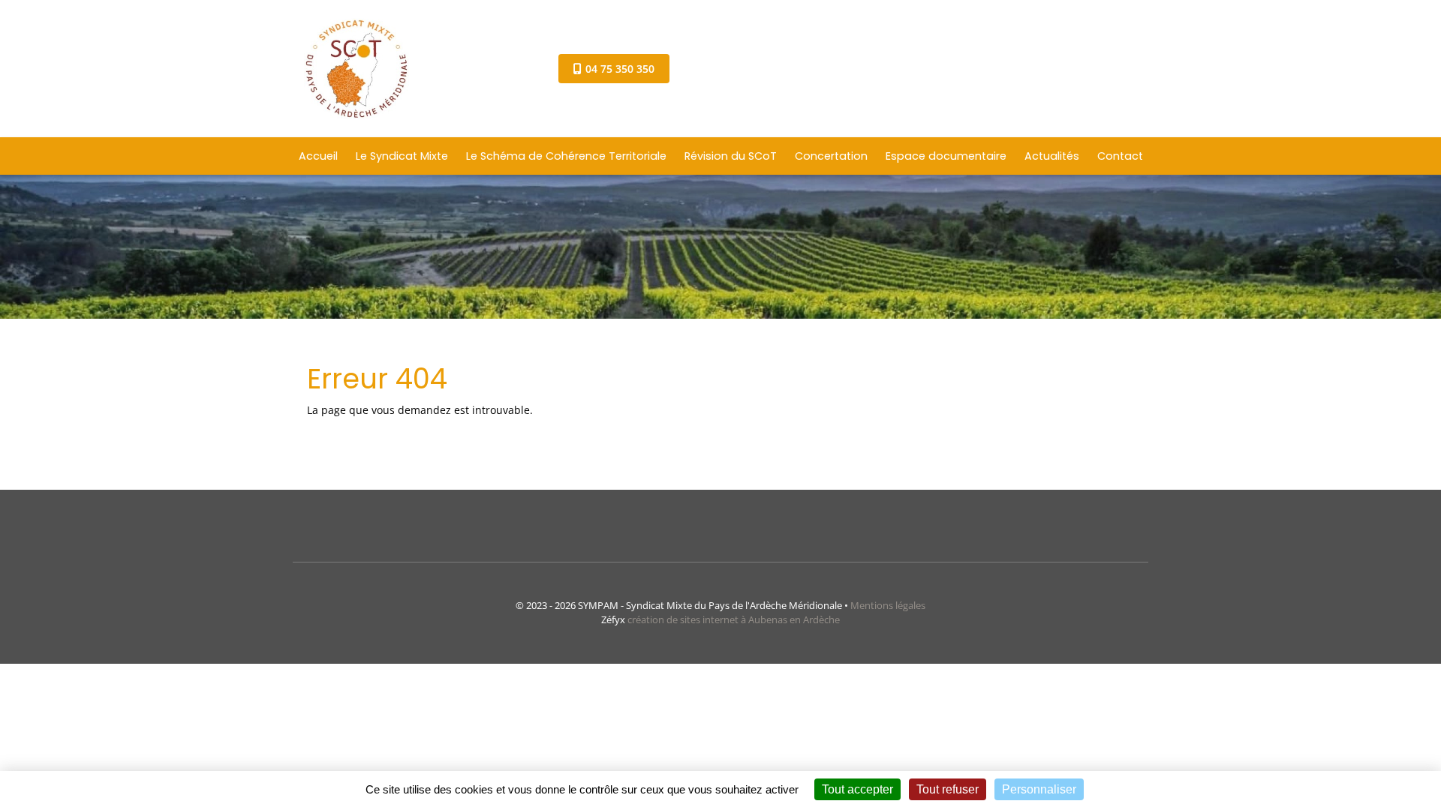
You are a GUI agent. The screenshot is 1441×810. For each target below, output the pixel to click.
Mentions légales (887, 605)
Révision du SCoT (730, 156)
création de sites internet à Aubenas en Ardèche (733, 619)
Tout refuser (947, 789)
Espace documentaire (946, 156)
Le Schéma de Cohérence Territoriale (566, 156)
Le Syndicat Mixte (402, 156)
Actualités (1051, 156)
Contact (1120, 156)
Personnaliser (1039, 789)
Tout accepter (857, 789)
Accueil (318, 156)
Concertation (831, 156)
